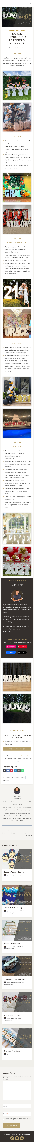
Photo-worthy (15, 777)
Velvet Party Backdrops (13, 908)
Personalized (6, 777)
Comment (6, 1079)
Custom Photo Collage (8, 831)
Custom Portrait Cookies (14, 872)
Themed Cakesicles (12, 1051)
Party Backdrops (14, 912)
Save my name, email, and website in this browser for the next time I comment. (17, 1119)
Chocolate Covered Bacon (15, 979)
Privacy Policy (26, 1134)
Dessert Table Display (9, 948)
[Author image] (5, 875)
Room (23, 30)
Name (5, 1106)
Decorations (14, 30)
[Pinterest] (22, 1138)
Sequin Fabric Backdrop (28, 832)
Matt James (13, 47)
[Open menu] (27, 3)
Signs (23, 777)
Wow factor (6, 780)
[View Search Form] (30, 3)
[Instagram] (17, 1138)
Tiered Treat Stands (12, 944)
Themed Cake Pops (12, 1015)
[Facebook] (12, 1138)
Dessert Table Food (8, 877)
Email (5, 1114)
